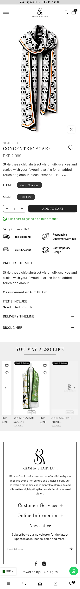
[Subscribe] (69, 548)
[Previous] (6, 387)
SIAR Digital (49, 571)
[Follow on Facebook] (36, 563)
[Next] (74, 387)
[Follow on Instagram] (44, 563)
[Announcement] (42, 2)
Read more (62, 174)
